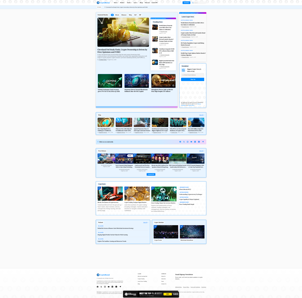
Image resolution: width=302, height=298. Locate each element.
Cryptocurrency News (187, 20)
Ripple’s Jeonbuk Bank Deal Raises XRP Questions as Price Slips (166, 62)
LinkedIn (195, 142)
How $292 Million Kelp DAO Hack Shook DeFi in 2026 (195, 129)
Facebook (180, 142)
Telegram (202, 142)
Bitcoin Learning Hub (142, 276)
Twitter (184, 142)
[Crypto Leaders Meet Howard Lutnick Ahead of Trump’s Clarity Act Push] (155, 39)
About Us (163, 276)
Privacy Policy (191, 105)
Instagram (187, 142)
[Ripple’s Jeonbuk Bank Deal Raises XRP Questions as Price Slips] (155, 62)
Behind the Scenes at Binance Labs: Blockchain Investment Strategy (115, 228)
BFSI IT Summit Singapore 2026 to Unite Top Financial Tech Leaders (195, 167)
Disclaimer (203, 287)
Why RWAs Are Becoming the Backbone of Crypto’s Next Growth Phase (178, 129)
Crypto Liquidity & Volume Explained (189, 199)
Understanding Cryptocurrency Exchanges (190, 194)
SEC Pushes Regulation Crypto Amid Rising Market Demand (192, 44)
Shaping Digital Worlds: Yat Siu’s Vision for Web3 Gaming (113, 235)
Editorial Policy (178, 287)
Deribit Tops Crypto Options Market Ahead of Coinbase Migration (193, 54)
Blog (139, 283)
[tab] (112, 15)
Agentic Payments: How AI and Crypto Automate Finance (142, 129)
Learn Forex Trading (142, 281)
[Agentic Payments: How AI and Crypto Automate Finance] (142, 122)
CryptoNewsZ (103, 2)
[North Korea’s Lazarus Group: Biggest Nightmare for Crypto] (160, 122)
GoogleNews (199, 142)
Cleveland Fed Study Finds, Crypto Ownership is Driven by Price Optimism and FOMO (127, 7)
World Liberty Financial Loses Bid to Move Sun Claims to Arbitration (165, 27)
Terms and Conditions (195, 287)
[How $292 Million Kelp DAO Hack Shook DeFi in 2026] (196, 122)
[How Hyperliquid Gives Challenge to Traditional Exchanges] (106, 122)
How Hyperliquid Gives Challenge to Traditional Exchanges (104, 129)
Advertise (186, 2)
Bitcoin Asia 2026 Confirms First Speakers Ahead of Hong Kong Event (160, 167)
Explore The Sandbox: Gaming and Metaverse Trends (112, 241)
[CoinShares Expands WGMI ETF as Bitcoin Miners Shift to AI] (155, 50)
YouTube (191, 141)
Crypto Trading (141, 278)
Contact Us (163, 283)
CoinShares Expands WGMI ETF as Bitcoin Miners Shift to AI (166, 51)
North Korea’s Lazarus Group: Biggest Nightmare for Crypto (160, 129)
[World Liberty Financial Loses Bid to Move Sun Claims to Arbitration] (155, 27)
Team (162, 281)
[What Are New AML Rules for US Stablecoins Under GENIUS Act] (124, 122)
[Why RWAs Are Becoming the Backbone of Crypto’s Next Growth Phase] (178, 122)
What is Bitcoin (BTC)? (185, 189)
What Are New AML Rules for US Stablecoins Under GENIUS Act (124, 129)
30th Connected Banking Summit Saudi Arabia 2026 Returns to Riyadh (177, 167)
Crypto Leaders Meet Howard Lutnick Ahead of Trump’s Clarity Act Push (166, 39)
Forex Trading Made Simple (186, 204)
